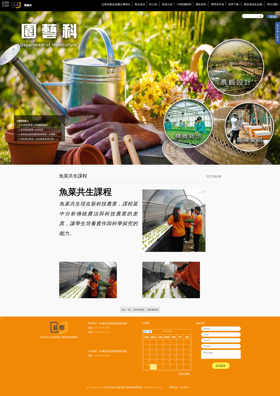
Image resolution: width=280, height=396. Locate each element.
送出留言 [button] (221, 365)
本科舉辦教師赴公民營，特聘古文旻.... (39, 139)
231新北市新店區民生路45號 (113, 323)
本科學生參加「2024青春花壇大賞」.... (39, 134)
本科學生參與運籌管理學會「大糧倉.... (39, 129)
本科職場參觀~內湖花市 (32, 125)
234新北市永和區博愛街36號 (113, 351)
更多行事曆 (183, 374)
